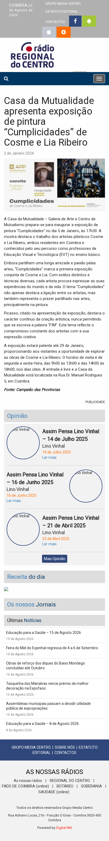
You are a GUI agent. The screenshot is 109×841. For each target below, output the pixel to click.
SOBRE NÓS (65, 747)
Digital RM (64, 828)
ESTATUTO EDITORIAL (62, 11)
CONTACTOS (55, 22)
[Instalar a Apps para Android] (89, 21)
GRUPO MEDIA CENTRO (31, 747)
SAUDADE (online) (53, 792)
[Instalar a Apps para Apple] (48, 32)
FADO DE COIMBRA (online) (25, 786)
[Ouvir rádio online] (63, 32)
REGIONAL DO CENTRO (70, 780)
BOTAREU (65, 786)
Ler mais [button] (49, 457)
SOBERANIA (91, 786)
